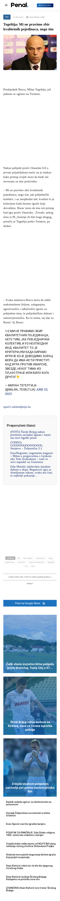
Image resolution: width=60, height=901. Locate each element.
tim (26, 566)
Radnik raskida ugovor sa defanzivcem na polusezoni (28, 803)
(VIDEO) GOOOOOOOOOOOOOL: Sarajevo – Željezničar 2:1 (26, 445)
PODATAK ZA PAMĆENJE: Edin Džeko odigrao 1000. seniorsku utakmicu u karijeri (30, 833)
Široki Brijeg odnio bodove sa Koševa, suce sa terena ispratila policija (30, 726)
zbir (32, 566)
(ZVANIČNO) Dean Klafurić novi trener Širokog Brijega (31, 889)
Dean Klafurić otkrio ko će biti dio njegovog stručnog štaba (29, 867)
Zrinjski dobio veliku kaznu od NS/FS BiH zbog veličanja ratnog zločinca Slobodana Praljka (31, 845)
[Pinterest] (30, 75)
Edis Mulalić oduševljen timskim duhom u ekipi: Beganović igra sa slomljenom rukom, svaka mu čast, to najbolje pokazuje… (31, 471)
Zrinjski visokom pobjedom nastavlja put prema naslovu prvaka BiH (30, 787)
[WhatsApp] (37, 75)
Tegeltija (51, 562)
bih (18, 558)
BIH (6, 17)
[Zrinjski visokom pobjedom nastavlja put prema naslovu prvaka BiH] (30, 767)
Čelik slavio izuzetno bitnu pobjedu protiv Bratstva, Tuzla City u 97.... (30, 666)
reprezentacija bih (36, 562)
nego (50, 558)
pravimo (21, 562)
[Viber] (45, 75)
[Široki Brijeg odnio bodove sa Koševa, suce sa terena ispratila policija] (30, 706)
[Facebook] (14, 75)
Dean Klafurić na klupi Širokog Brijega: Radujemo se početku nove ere (26, 878)
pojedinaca (9, 562)
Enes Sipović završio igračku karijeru (26, 824)
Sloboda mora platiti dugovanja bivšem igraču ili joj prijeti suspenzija (31, 855)
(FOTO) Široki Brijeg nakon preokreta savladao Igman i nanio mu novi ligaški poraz (30, 434)
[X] (22, 75)
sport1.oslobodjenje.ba (17, 406)
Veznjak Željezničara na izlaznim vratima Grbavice (28, 814)
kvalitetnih (40, 558)
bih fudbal (28, 558)
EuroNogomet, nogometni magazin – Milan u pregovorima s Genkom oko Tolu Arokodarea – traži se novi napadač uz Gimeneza (31, 457)
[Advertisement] (30, 130)
